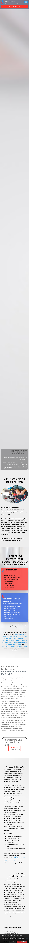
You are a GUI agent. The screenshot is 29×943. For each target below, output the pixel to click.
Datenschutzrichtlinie (6, 940)
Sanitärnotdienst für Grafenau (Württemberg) (14, 646)
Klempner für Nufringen (15, 640)
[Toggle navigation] (26, 2)
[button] (2, 469)
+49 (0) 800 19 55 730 (19, 857)
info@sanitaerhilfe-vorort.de (13, 861)
